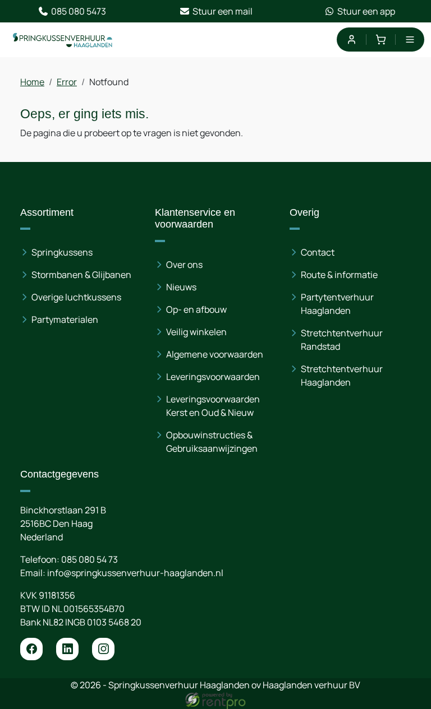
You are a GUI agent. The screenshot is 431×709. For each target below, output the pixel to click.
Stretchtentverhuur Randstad (342, 340)
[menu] (410, 39)
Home (32, 82)
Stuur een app (366, 11)
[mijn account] (351, 39)
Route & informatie (339, 274)
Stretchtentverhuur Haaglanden (342, 375)
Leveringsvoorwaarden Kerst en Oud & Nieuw (213, 406)
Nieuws (181, 287)
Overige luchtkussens (76, 297)
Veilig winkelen (196, 332)
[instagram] (103, 649)
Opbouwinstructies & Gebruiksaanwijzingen (212, 442)
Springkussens (62, 252)
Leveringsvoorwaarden (213, 376)
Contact (317, 252)
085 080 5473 (78, 11)
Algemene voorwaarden (214, 354)
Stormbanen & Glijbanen (81, 274)
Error (67, 82)
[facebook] (31, 649)
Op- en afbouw (196, 309)
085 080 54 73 (89, 559)
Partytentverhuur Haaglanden (337, 304)
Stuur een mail (222, 11)
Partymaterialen (64, 319)
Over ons (184, 264)
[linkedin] (67, 649)
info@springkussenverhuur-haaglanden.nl (135, 573)
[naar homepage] (63, 40)
